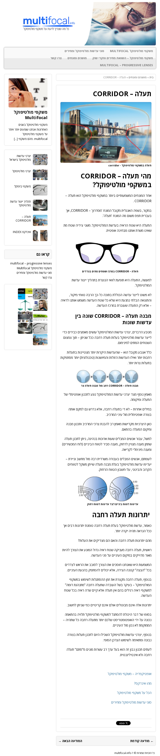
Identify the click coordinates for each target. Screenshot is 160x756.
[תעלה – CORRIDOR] (40, 223)
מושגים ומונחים (77, 58)
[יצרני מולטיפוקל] (40, 178)
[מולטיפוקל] (80, 23)
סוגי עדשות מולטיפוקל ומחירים (84, 51)
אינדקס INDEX (22, 232)
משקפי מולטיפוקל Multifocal (131, 51)
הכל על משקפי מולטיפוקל (134, 692)
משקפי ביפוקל (22, 186)
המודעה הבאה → (70, 741)
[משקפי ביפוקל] (40, 193)
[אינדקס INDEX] (40, 239)
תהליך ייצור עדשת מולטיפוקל (20, 203)
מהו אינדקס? (142, 683)
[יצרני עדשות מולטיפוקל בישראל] (40, 163)
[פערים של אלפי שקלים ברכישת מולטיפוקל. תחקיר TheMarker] (40, 320)
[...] (16, 139)
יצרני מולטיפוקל (21, 171)
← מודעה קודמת (142, 741)
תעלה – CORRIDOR (23, 218)
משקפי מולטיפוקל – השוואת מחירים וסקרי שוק (122, 58)
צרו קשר (56, 58)
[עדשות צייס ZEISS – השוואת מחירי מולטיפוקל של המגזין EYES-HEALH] (40, 308)
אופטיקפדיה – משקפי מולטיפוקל (129, 673)
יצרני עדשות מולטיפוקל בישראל (20, 158)
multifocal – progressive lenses (126, 65)
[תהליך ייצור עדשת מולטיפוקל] (40, 208)
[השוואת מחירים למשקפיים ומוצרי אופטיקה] (25, 308)
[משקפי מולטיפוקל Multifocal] (28, 105)
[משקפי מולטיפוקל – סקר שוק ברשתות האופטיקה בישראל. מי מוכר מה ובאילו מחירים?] (25, 297)
